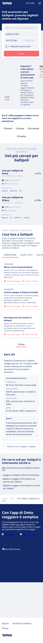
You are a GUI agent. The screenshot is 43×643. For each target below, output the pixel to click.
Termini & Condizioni (22, 623)
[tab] (10, 255)
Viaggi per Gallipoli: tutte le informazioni (21, 475)
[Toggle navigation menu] (39, 3)
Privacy (5, 628)
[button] (13, 40)
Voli (12, 498)
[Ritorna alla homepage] (7, 3)
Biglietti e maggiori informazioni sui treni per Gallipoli (21, 487)
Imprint (5, 623)
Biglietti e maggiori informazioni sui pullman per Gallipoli (19, 480)
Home (4, 498)
